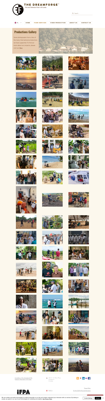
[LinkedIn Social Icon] (83, 378)
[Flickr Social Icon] (86, 378)
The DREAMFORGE (41, 4)
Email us (50, 390)
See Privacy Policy (47, 399)
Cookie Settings (88, 398)
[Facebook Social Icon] (89, 378)
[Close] (103, 398)
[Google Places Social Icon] (80, 378)
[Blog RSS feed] (77, 378)
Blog (21, 48)
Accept (98, 398)
